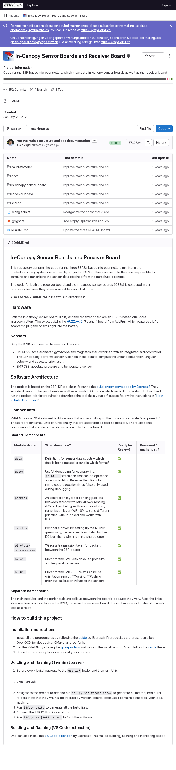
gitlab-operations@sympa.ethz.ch (34, 42)
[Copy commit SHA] (148, 142)
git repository (70, 647)
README (15, 101)
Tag (59, 89)
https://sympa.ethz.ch (96, 30)
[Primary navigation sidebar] (5, 15)
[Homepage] (12, 5)
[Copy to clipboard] (160, 681)
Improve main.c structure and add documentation (53, 140)
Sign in (166, 5)
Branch (41, 89)
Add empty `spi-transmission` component (88, 221)
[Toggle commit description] (94, 141)
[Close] (170, 25)
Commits (17, 89)
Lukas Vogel (23, 145)
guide (83, 637)
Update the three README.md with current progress (88, 230)
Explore (32, 5)
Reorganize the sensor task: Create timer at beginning (88, 212)
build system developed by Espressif (123, 386)
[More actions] (169, 55)
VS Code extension (58, 736)
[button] (115, 142)
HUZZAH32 (75, 321)
